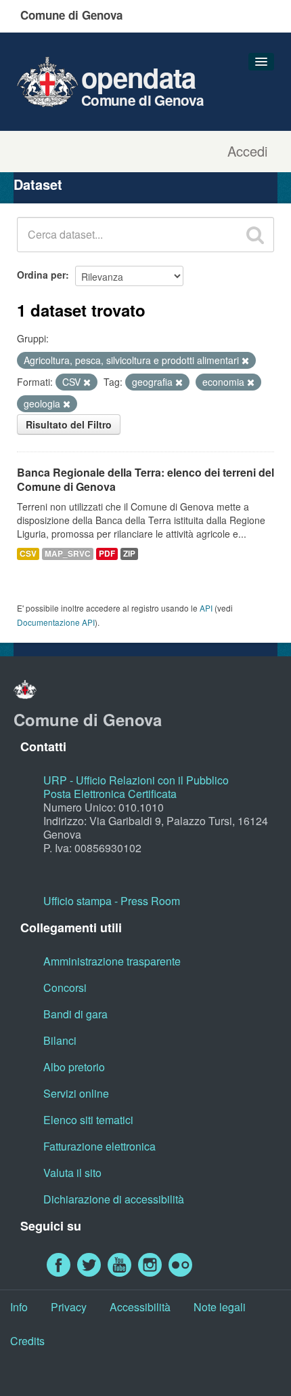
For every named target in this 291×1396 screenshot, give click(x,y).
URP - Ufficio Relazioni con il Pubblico (136, 780)
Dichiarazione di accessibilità (113, 1199)
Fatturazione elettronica (99, 1146)
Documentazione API (56, 622)
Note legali (220, 1307)
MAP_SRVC (68, 553)
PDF (107, 553)
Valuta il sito (72, 1172)
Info (19, 1307)
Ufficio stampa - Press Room (111, 901)
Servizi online (76, 1093)
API (206, 608)
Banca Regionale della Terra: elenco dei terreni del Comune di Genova (145, 479)
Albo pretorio (74, 1067)
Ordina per (41, 274)
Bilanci (59, 1040)
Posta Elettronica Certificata (110, 793)
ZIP (129, 553)
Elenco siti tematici (88, 1120)
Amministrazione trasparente (112, 961)
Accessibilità (140, 1307)
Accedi (247, 151)
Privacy (69, 1307)
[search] (255, 234)
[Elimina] (245, 360)
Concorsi (65, 987)
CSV (28, 553)
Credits (27, 1341)
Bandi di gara (75, 1014)
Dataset (38, 184)
